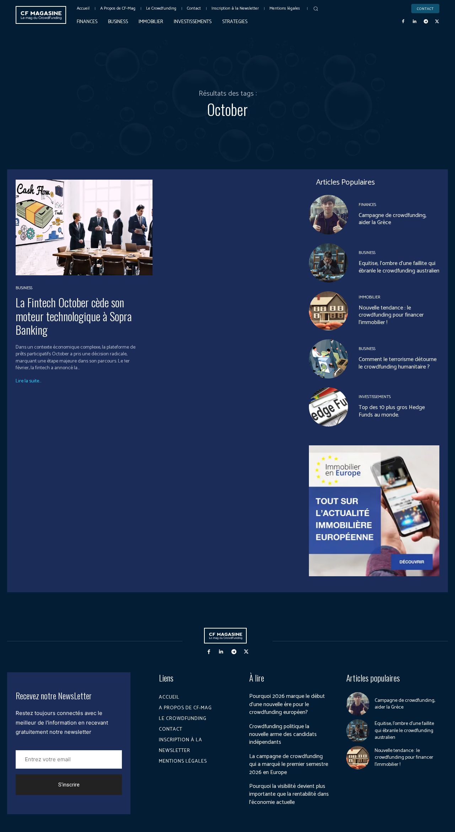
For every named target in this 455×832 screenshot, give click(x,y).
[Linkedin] (414, 22)
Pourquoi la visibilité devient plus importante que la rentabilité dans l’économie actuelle (289, 794)
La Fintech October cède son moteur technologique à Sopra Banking (74, 316)
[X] (437, 22)
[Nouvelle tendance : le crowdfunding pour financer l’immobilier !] (328, 310)
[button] (316, 9)
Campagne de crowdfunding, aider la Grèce (393, 219)
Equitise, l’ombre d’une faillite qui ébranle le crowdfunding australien (399, 267)
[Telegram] (426, 22)
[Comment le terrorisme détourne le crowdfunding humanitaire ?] (328, 358)
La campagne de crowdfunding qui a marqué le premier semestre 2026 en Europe (288, 764)
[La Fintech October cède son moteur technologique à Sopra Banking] (84, 227)
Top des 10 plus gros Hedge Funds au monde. (392, 411)
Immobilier (369, 297)
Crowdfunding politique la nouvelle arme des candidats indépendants (283, 734)
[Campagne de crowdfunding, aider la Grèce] (328, 214)
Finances (367, 205)
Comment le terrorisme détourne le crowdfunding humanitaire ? (398, 363)
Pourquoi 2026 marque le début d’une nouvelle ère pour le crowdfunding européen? (287, 704)
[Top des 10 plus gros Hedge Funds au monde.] (328, 406)
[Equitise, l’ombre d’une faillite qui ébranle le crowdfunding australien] (328, 262)
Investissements (375, 397)
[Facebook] (403, 22)
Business (24, 288)
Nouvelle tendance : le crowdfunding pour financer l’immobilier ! (391, 315)
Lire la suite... (28, 381)
